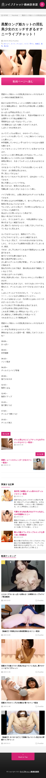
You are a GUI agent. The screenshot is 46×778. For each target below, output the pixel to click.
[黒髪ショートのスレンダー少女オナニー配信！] (39, 464)
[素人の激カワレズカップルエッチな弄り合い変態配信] (7, 536)
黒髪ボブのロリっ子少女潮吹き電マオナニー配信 (19, 703)
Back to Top (23, 757)
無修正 (37, 43)
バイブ (26, 43)
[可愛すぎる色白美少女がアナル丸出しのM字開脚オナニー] (7, 516)
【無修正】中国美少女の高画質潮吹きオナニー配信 (20, 631)
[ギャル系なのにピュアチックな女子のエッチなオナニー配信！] (7, 444)
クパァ (13, 43)
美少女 (6, 46)
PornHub (16, 41)
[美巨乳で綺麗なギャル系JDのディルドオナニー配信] (7, 495)
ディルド (19, 43)
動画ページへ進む (23, 81)
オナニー (6, 43)
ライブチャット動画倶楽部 (29, 772)
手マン (32, 43)
